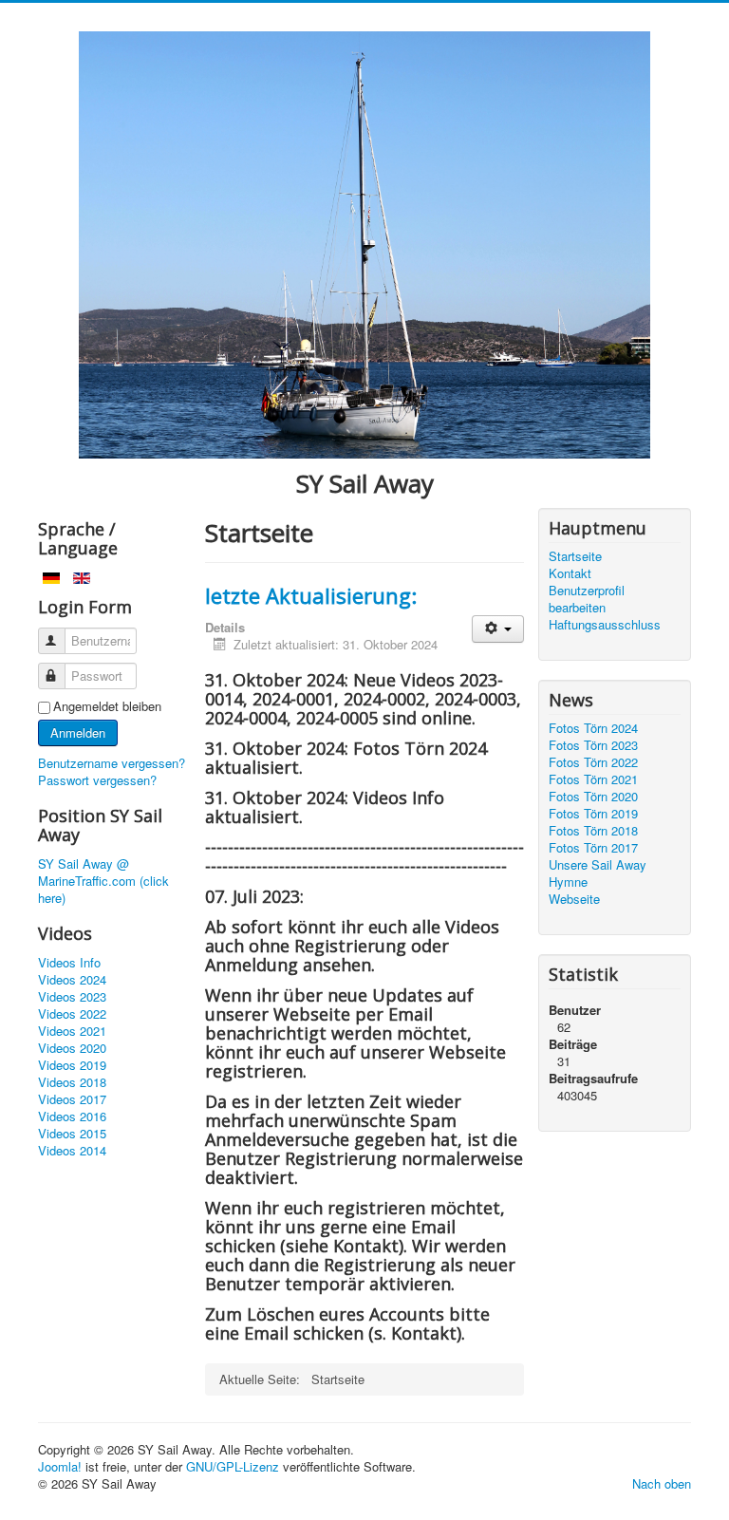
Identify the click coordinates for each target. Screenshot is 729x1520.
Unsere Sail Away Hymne (597, 873)
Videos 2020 (72, 1048)
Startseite (575, 556)
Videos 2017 (72, 1099)
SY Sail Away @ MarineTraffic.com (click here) (103, 881)
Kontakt (570, 573)
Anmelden (77, 732)
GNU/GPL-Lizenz (232, 1466)
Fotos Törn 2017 (593, 847)
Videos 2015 (72, 1133)
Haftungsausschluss (605, 624)
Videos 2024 (72, 979)
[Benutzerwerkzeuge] (498, 629)
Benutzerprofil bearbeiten (587, 599)
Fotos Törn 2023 (593, 745)
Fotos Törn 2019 (593, 813)
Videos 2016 (72, 1116)
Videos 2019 (72, 1065)
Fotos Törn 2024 (593, 728)
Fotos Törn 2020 (593, 796)
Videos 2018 (72, 1082)
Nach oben (661, 1483)
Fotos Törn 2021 (593, 779)
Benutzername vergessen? (111, 763)
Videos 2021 (72, 1031)
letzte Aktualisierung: (311, 595)
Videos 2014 (72, 1150)
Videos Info (69, 962)
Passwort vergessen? (97, 780)
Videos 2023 (72, 996)
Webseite (574, 899)
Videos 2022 (72, 1014)
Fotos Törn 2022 (593, 762)
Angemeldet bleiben (107, 706)
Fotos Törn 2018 (593, 830)
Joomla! (60, 1466)
